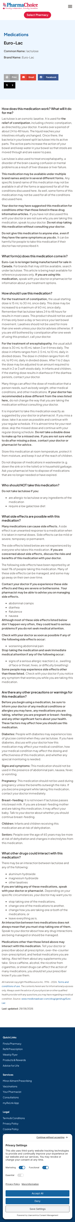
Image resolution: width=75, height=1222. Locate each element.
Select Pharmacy (37, 15)
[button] (70, 6)
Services (8, 1074)
